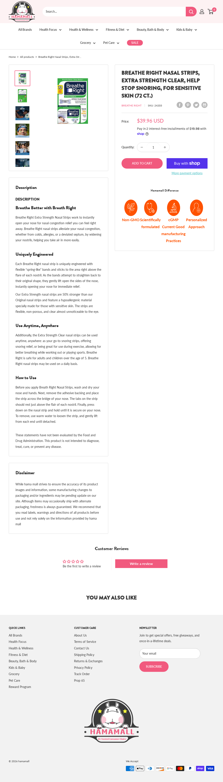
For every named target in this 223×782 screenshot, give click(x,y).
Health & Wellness (81, 29)
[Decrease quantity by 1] (141, 147)
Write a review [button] (141, 563)
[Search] (191, 11)
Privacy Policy (83, 667)
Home (12, 56)
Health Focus (48, 29)
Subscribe (154, 666)
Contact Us (81, 648)
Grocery (85, 42)
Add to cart (142, 163)
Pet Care (109, 42)
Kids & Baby (184, 29)
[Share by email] (204, 105)
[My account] (202, 11)
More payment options (187, 173)
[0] (210, 11)
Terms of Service (85, 641)
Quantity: (128, 147)
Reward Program (20, 687)
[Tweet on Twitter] (196, 105)
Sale (135, 42)
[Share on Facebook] (180, 105)
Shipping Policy (84, 655)
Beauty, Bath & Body (150, 29)
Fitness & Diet (115, 29)
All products (27, 56)
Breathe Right (132, 105)
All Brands (25, 29)
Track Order (82, 674)
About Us (80, 635)
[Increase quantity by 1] (164, 147)
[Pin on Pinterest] (188, 105)
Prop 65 (79, 680)
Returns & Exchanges (88, 661)
